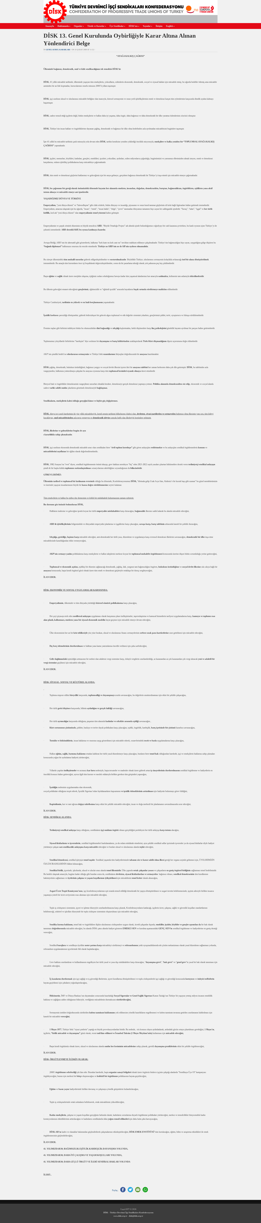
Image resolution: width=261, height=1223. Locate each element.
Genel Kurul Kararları (58, 50)
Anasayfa (49, 26)
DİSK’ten (134, 26)
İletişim (159, 26)
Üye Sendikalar (117, 26)
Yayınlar (147, 26)
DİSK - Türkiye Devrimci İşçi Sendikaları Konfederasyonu (128, 1212)
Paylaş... (115, 1190)
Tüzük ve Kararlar (96, 26)
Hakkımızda (64, 26)
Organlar (79, 26)
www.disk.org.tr (120, 1216)
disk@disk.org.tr (136, 1216)
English (170, 26)
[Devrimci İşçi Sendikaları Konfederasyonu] (131, 22)
